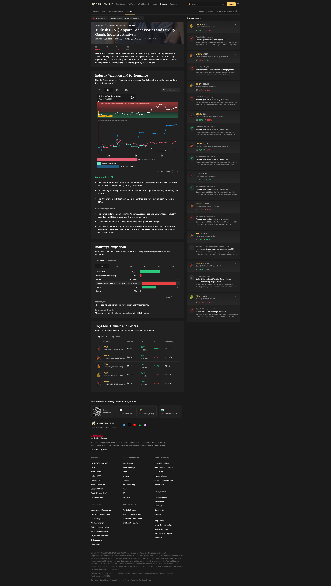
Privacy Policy (115, 580)
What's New (159, 485)
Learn (168, 171)
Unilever (126, 476)
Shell (125, 472)
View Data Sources (99, 450)
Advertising (159, 501)
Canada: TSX (96, 480)
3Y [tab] (108, 90)
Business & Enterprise (163, 533)
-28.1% (156, 374)
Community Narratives (164, 480)
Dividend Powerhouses (100, 514)
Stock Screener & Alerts (132, 514)
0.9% (144, 383)
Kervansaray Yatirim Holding (113, 367)
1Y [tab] (99, 90)
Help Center (159, 521)
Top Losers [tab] (115, 337)
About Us (158, 506)
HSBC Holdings (129, 467)
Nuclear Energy (97, 523)
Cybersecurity (97, 540)
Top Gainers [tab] (102, 337)
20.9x (168, 357)
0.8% (144, 374)
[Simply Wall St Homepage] (102, 4)
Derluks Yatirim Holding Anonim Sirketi (114, 384)
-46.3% (156, 383)
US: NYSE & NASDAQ (99, 463)
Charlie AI (158, 538)
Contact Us (159, 510)
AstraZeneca (128, 463)
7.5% (144, 357)
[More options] (236, 24)
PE (166, 357)
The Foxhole (159, 472)
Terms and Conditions (100, 580)
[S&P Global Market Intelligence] (99, 436)
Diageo (126, 480)
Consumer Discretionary (116, 25)
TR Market (99, 25)
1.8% (144, 365)
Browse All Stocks (116, 11)
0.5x (168, 383)
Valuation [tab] (112, 261)
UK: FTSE (95, 467)
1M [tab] (116, 266)
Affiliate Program (161, 529)
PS (166, 349)
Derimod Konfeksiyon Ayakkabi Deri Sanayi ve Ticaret (114, 358)
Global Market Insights (164, 467)
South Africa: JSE (98, 485)
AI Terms (126, 580)
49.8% (156, 348)
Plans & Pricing (161, 497)
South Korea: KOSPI (99, 493)
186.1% (156, 366)
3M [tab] (131, 266)
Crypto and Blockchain (100, 536)
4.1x (167, 366)
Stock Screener (228, 11)
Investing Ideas (99, 11)
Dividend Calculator (131, 523)
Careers (158, 514)
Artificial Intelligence (99, 531)
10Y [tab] (126, 90)
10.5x (168, 374)
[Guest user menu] (238, 4)
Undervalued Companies (101, 510)
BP (124, 493)
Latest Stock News (162, 463)
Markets (130, 11)
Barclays (126, 497)
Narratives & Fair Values (132, 519)
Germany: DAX (97, 497)
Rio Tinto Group (129, 485)
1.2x (167, 348)
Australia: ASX (97, 472)
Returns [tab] (100, 261)
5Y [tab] (117, 90)
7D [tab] (102, 266)
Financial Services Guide (141, 580)
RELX (125, 489)
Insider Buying (97, 519)
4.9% (144, 348)
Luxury (132, 25)
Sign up (231, 4)
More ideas (95, 544)
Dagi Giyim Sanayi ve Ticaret (113, 349)
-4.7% (156, 357)
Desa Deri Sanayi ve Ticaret (113, 375)
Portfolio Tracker (129, 510)
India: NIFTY (96, 476)
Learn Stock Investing (163, 525)
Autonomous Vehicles (100, 527)
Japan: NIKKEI (97, 489)
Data (161, 171)
